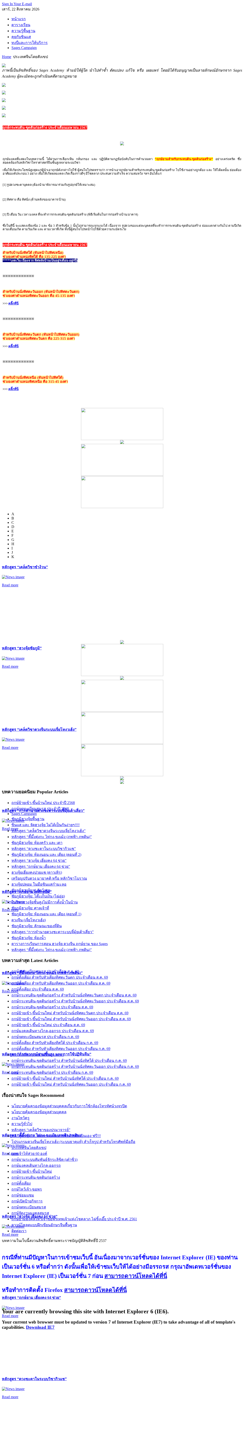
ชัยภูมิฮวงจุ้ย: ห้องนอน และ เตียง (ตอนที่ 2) (46, 855)
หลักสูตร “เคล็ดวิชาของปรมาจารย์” (40, 1130)
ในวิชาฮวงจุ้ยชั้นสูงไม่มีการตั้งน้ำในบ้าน (44, 902)
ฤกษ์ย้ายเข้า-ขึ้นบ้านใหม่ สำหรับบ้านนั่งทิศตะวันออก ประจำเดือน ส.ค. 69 (71, 1019)
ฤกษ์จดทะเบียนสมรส (28, 1207)
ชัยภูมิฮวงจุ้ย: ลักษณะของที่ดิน (36, 926)
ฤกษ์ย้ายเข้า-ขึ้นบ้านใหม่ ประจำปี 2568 (43, 803)
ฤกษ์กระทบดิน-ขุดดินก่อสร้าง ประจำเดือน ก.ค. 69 (52, 1072)
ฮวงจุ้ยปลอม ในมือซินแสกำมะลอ (38, 884)
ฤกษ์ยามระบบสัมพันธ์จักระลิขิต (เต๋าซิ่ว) (44, 1160)
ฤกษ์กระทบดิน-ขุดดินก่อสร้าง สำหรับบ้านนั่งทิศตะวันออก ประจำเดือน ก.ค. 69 (75, 1066)
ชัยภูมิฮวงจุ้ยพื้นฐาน (27, 819)
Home (6, 57)
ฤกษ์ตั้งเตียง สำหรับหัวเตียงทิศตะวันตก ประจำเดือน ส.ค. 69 (59, 977)
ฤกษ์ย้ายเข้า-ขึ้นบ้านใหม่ (31, 1171)
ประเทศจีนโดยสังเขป (28, 1148)
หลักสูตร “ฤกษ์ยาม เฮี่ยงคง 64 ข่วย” (31, 1297)
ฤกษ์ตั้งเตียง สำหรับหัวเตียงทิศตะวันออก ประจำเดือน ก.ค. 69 (60, 1049)
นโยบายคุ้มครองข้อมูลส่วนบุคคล (38, 1112)
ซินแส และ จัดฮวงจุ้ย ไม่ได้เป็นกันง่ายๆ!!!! (45, 825)
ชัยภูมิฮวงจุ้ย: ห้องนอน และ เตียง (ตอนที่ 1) (46, 914)
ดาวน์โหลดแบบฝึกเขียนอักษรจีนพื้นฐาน (44, 1225)
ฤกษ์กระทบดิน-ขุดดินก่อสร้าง (35, 1177)
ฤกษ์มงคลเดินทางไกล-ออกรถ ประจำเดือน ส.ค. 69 (52, 1031)
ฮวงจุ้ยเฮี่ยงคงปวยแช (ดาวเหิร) (36, 872)
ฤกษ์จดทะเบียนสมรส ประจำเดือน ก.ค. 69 (45, 1037)
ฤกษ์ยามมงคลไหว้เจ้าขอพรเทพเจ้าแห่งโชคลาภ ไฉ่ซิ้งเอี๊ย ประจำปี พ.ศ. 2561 (74, 1219)
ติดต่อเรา (18, 1231)
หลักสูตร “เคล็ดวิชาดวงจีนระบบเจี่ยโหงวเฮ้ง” (39, 729)
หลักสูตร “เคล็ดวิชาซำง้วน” (25, 567)
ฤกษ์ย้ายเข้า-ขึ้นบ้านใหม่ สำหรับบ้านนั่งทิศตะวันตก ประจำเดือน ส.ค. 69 (69, 1013)
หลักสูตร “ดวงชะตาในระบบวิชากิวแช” (34, 1379)
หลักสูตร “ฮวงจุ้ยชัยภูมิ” (22, 648)
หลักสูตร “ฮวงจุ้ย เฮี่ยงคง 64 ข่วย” (38, 860)
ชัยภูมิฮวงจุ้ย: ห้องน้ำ (28, 938)
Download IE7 (40, 1327)
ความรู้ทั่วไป (21, 1124)
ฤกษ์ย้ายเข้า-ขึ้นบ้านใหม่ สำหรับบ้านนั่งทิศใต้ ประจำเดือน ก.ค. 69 (65, 1078)
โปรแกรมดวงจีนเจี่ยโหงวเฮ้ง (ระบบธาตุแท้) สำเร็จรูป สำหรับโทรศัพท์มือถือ (73, 1142)
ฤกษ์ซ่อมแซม (22, 1195)
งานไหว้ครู (20, 1118)
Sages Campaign (24, 814)
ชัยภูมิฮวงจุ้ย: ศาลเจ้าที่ (30, 908)
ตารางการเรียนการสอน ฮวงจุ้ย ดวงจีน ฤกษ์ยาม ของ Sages (59, 944)
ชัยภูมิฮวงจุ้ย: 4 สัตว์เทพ (30, 890)
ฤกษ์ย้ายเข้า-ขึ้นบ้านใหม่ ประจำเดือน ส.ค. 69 (48, 1025)
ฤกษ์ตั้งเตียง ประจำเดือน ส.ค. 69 (37, 989)
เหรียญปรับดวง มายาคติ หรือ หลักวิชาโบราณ (49, 878)
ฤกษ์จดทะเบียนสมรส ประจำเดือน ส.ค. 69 (45, 971)
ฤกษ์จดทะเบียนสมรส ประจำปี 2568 (40, 809)
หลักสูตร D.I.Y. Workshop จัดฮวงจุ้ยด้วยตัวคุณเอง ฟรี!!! (56, 1136)
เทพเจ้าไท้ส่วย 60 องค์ (29, 1154)
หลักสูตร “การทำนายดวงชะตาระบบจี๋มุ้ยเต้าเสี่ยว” (52, 932)
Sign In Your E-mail (17, 4)
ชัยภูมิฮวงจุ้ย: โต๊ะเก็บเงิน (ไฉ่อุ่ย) (38, 896)
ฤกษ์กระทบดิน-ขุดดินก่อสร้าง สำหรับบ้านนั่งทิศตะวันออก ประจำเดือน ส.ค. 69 (75, 1001)
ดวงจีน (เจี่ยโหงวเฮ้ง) (28, 920)
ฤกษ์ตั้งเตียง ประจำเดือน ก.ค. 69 (37, 1055)
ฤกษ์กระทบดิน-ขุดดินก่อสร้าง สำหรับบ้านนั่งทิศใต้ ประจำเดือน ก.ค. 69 (69, 1061)
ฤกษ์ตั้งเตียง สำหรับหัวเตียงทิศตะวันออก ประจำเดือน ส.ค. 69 (60, 983)
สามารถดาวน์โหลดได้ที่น (135, 1276)
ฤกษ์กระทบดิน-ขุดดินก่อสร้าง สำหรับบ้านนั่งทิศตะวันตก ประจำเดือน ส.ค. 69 (74, 995)
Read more (10, 585)
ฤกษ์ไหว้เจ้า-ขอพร (26, 1189)
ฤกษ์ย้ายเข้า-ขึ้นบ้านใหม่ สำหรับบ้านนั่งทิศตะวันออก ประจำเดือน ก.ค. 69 (71, 1084)
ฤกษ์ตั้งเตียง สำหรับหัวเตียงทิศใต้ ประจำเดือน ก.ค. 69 (54, 1043)
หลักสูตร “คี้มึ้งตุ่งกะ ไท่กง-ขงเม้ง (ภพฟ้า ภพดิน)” (51, 837)
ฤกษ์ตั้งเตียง (21, 1183)
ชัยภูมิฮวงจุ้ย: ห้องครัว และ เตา (36, 843)
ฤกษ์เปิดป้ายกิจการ (27, 1201)
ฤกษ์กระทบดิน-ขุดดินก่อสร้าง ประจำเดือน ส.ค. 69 (52, 1007)
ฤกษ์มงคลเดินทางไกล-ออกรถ (36, 1165)
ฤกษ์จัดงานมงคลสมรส (30, 1213)
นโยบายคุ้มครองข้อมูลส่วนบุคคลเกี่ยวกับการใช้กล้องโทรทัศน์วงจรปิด (69, 1106)
